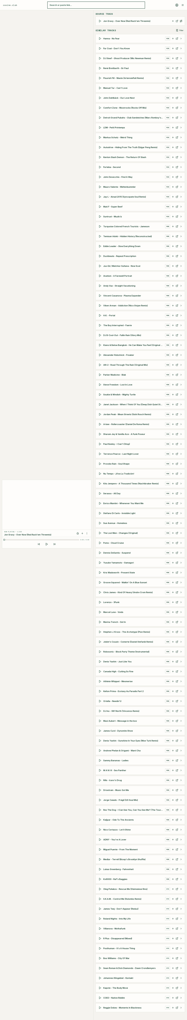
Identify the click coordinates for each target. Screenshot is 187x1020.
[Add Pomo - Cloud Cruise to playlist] (173, 543)
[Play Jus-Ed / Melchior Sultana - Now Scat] (100, 266)
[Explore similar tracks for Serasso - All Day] (181, 493)
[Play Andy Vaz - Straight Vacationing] (100, 286)
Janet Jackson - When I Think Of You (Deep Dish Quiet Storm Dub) (134, 404)
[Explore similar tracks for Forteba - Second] (181, 167)
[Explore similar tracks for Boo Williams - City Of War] (181, 958)
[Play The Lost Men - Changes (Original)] (100, 533)
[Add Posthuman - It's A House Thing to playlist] (173, 948)
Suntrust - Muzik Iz (112, 216)
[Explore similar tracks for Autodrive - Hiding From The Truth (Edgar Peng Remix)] (181, 147)
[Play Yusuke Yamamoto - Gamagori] (100, 563)
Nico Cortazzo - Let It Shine (117, 829)
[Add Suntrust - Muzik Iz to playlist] (173, 216)
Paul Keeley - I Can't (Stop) (116, 444)
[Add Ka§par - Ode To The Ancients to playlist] (173, 819)
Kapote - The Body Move (115, 988)
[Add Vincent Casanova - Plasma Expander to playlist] (173, 295)
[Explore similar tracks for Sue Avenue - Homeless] (181, 523)
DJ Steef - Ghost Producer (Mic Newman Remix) (127, 58)
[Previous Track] (39, 544)
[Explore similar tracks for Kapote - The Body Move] (181, 988)
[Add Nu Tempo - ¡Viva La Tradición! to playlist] (173, 473)
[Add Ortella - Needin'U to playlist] (173, 701)
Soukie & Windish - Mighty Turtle (119, 394)
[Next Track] (54, 544)
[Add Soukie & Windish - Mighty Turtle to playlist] (173, 394)
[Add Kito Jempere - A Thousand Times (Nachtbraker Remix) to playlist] (173, 483)
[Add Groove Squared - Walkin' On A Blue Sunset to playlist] (173, 582)
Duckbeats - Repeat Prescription (119, 256)
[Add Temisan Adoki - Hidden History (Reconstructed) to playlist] (173, 236)
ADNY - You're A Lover (114, 839)
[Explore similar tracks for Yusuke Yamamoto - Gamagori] (181, 562)
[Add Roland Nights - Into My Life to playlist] (173, 918)
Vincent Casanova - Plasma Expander (122, 295)
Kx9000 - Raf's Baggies (115, 879)
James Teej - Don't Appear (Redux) (121, 909)
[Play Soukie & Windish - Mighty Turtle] (100, 395)
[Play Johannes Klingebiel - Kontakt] (100, 978)
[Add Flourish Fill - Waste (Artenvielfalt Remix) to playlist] (173, 78)
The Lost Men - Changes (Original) (120, 533)
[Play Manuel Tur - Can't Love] (100, 88)
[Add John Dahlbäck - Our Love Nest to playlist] (173, 98)
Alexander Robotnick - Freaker (118, 355)
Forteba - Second (112, 167)
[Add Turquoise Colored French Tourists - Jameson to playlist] (173, 226)
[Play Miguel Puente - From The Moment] (100, 849)
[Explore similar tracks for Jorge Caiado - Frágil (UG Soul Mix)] (181, 800)
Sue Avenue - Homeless (115, 523)
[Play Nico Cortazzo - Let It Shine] (100, 830)
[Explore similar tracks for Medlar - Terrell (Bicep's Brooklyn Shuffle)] (181, 859)
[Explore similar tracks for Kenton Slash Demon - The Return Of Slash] (181, 157)
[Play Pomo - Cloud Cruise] (100, 543)
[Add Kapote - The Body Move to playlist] (173, 988)
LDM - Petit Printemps (114, 127)
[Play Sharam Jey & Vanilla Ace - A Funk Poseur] (100, 434)
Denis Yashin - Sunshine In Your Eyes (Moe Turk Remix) (130, 740)
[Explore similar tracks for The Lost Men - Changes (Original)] (181, 533)
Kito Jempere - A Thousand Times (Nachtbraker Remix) (131, 483)
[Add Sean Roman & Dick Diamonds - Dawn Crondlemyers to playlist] (173, 968)
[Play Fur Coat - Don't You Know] (100, 48)
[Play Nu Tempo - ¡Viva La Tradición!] (100, 474)
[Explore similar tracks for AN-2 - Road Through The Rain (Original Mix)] (181, 365)
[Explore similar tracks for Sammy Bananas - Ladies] (181, 760)
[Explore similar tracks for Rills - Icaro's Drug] (181, 780)
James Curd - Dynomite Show (118, 731)
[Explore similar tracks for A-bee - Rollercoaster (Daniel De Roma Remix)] (181, 424)
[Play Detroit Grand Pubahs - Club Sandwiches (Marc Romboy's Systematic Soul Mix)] (100, 118)
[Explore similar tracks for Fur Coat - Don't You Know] (181, 48)
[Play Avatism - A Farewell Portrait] (100, 276)
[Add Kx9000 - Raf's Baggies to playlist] (173, 879)
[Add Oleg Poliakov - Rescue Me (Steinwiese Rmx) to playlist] (173, 889)
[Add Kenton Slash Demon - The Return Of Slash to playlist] (173, 157)
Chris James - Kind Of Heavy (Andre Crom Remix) (128, 592)
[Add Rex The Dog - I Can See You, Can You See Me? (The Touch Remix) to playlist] (173, 810)
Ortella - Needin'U (112, 701)
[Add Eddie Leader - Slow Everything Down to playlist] (173, 246)
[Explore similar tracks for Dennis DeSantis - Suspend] (181, 552)
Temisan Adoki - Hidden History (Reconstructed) (127, 236)
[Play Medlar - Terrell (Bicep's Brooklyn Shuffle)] (100, 859)
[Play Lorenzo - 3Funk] (100, 602)
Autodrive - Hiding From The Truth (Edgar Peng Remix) (130, 147)
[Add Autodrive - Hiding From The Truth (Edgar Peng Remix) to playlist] (173, 147)
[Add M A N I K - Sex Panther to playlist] (173, 770)
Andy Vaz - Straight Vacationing (119, 286)
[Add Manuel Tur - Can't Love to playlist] (173, 88)
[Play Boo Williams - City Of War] (100, 958)
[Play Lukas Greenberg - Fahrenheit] (100, 869)
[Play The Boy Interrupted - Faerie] (100, 325)
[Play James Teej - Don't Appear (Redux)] (100, 909)
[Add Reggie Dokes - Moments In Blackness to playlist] (173, 1007)
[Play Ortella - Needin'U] (100, 701)
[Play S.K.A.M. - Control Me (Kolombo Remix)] (100, 899)
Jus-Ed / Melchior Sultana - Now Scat (121, 266)
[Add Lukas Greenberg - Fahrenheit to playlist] (173, 869)
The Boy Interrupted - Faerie (117, 325)
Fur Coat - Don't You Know (116, 48)
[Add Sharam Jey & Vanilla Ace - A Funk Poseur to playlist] (173, 434)
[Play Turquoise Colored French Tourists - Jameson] (100, 226)
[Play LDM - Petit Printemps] (100, 128)
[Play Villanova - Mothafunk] (100, 929)
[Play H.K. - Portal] (100, 315)
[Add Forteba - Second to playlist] (173, 167)
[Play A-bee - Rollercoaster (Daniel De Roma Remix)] (100, 424)
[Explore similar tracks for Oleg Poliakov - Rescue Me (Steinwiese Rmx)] (181, 889)
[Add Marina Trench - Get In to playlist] (173, 622)
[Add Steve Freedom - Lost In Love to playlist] (173, 384)
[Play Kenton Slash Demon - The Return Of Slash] (100, 157)
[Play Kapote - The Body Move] (100, 988)
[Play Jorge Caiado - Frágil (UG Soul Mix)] (100, 800)
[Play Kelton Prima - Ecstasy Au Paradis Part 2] (100, 691)
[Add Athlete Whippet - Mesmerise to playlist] (173, 681)
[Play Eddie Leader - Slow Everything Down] (100, 246)
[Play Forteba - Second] (100, 167)
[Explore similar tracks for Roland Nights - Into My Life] (181, 918)
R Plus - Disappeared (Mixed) (117, 938)
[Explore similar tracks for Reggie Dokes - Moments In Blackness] (181, 1007)
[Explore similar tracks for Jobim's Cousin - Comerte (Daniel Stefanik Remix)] (181, 641)
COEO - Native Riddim (114, 998)
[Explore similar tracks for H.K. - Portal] (181, 315)
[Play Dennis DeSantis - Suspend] (100, 553)
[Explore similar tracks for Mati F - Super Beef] (181, 206)
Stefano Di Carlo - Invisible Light (119, 513)
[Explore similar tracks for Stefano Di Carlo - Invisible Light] (181, 513)
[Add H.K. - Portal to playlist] (173, 315)
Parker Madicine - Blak (114, 375)
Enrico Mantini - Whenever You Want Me (123, 503)
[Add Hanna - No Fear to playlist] (173, 38)
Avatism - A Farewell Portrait (117, 276)
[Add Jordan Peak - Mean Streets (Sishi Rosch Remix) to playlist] (173, 414)
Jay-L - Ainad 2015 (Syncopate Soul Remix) (124, 197)
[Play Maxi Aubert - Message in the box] (100, 721)
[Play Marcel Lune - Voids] (100, 612)
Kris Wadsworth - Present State (119, 572)
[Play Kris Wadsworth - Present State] (100, 573)
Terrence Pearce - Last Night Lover (121, 454)
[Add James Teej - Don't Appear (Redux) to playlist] (173, 908)
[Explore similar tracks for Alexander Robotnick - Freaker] (181, 355)
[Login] (176, 5)
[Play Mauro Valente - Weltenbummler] (100, 187)
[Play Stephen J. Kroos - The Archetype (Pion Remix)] (100, 632)
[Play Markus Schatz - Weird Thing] (100, 137)
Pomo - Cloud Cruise (113, 543)
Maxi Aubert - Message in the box (120, 721)
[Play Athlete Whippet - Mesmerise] (100, 681)
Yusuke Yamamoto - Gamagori (118, 562)
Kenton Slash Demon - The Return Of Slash (124, 157)
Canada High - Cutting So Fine (118, 671)
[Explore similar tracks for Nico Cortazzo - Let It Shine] (181, 829)
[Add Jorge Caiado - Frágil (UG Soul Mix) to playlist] (173, 800)
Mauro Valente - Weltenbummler (119, 187)
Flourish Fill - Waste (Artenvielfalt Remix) (123, 78)
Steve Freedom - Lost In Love (117, 384)
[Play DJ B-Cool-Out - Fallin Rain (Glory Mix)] (100, 335)
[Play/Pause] (46, 544)
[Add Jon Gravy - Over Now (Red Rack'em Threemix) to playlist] (173, 21)
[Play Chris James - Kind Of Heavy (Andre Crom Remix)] (100, 592)
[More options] (87, 533)
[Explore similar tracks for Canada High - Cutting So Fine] (181, 671)
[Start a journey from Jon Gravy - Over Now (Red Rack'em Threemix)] (181, 21)
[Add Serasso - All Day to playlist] (173, 493)
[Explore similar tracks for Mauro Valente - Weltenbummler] (181, 187)
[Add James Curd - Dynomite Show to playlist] (173, 730)
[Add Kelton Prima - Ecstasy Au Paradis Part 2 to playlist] (173, 691)
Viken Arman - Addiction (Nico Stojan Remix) (125, 305)
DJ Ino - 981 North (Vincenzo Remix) (121, 711)
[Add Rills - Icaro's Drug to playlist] (173, 780)
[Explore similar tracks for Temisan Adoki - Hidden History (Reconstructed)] (181, 236)
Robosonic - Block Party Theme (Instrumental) (126, 651)
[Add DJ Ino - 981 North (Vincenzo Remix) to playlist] (173, 711)
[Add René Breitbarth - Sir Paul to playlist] (173, 68)
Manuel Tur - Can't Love (115, 88)
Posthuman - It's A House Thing (119, 948)
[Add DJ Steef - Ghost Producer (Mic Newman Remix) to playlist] (173, 58)
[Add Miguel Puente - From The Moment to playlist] (173, 849)
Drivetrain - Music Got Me (116, 790)
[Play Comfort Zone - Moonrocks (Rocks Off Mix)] (100, 108)
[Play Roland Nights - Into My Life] (100, 919)
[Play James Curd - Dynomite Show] (100, 731)
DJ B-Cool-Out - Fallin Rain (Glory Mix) (122, 335)
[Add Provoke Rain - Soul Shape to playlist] (173, 463)
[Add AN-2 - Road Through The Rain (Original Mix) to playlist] (173, 365)
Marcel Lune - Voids (113, 612)
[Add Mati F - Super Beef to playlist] (173, 206)
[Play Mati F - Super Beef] (100, 207)
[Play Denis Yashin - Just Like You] (100, 662)
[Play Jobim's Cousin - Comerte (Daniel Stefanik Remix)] (100, 642)
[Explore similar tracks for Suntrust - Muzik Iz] (181, 216)
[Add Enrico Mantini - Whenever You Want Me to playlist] (173, 503)
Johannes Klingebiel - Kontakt (118, 978)
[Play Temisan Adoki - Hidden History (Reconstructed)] (100, 236)
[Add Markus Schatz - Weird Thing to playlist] (173, 137)
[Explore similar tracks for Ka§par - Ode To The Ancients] (181, 819)
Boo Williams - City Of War (116, 958)
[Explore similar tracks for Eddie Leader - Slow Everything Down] (181, 246)
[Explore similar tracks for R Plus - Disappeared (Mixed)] (181, 938)
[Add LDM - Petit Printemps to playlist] (173, 127)
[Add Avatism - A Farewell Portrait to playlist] (173, 276)
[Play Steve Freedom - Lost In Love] (100, 385)
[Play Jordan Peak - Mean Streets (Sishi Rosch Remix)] (100, 414)
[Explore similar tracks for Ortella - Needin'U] (181, 701)
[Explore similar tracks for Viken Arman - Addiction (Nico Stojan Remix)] (181, 305)
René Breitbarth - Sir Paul (116, 68)
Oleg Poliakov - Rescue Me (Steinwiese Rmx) (125, 889)
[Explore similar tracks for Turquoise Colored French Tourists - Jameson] (181, 226)
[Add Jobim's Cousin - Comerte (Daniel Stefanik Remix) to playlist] (173, 641)
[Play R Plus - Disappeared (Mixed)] (100, 938)
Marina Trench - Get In (114, 622)
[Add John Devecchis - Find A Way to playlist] (173, 177)
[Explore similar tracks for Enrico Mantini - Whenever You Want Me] (181, 503)
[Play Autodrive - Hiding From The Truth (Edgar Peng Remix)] (100, 147)
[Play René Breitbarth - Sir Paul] (100, 68)
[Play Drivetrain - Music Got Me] (100, 790)
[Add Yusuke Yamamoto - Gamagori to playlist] (173, 562)
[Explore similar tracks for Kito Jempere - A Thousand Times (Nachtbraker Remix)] (181, 483)
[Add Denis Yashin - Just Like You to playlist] (173, 661)
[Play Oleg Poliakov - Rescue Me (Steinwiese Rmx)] (100, 889)
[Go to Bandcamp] (177, 206)
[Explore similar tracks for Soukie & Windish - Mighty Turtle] (181, 394)
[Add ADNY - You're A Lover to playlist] (173, 839)
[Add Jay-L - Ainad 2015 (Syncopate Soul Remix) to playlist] (173, 196)
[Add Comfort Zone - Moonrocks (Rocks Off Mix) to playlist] (173, 107)
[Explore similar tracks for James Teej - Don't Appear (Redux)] (181, 908)
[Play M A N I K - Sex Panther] (100, 770)
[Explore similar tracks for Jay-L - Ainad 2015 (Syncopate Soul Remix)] (181, 196)
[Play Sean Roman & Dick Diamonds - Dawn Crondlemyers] (100, 968)
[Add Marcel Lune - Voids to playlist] (173, 612)
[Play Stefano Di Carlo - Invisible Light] (100, 513)
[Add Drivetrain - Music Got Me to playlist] (173, 790)
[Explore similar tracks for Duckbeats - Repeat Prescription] (181, 256)
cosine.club (10, 5)
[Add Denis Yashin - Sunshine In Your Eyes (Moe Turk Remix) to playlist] (173, 740)
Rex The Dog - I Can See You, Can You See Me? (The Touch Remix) (134, 810)
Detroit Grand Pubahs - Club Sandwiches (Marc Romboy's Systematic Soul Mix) (134, 117)
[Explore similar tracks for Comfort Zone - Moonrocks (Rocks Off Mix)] (181, 107)
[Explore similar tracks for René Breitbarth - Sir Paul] (181, 68)
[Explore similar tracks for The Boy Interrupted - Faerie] (181, 325)
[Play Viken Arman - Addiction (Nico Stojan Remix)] (100, 306)
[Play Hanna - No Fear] (100, 39)
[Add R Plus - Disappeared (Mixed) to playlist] (173, 938)
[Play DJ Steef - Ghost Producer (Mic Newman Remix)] (100, 58)
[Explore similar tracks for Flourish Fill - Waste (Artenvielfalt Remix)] (181, 78)
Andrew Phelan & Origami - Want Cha (122, 750)
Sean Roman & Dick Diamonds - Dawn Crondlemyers (129, 968)
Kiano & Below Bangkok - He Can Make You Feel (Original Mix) (134, 345)
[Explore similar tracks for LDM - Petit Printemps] (181, 127)
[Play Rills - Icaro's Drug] (100, 780)
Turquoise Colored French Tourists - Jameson (126, 226)
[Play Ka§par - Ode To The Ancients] (100, 820)
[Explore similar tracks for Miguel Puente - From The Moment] (181, 849)
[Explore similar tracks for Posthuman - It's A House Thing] (181, 948)
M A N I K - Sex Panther (114, 770)
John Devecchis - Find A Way (117, 177)
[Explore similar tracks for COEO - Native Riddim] (181, 998)
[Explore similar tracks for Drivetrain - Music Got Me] (181, 790)
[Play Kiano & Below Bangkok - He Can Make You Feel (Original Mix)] (100, 345)
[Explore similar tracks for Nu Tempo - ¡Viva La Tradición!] (181, 473)
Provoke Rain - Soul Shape (116, 464)
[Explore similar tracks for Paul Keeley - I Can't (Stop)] (181, 444)
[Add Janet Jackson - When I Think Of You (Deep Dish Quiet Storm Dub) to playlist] (173, 404)
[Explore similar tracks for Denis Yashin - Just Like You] (181, 661)
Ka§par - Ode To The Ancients (118, 820)
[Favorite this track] (77, 533)
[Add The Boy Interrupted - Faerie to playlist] (173, 325)
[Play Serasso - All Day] (100, 493)
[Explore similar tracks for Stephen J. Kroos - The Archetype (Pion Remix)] (181, 632)
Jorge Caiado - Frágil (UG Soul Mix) (120, 800)
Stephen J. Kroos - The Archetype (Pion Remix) (126, 632)
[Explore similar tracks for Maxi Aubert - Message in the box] (181, 721)
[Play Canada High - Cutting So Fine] (100, 671)
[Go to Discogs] (177, 21)
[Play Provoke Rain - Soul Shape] (100, 464)
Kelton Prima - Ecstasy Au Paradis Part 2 (123, 691)
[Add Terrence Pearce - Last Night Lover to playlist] (173, 454)
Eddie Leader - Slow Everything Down (121, 246)
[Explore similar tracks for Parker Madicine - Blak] (181, 374)
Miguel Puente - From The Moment (120, 849)
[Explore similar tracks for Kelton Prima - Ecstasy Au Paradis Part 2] (181, 691)
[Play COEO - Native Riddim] (100, 998)
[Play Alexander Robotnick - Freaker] (100, 355)
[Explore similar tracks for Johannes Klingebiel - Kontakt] (181, 978)
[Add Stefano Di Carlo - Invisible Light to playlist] (173, 513)
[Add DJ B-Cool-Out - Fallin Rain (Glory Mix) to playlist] (173, 335)
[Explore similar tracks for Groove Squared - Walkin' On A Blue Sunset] (181, 582)
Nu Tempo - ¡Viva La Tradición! (118, 473)
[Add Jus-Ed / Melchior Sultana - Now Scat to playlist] (173, 266)
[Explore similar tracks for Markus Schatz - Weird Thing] (181, 137)
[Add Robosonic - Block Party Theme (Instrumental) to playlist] (173, 651)
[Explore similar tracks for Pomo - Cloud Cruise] (181, 543)
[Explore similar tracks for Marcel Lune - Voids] (181, 612)
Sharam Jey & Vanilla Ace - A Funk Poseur (124, 434)
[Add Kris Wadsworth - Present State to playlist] (173, 572)
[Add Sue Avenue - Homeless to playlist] (173, 523)
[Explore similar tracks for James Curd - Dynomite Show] (181, 730)
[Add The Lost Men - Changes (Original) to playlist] (173, 533)
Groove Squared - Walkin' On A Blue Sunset (125, 582)
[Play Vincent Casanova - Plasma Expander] (100, 296)
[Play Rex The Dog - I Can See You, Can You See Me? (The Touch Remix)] (100, 810)
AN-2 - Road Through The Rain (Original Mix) (125, 365)
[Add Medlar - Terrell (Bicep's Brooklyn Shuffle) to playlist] (173, 859)
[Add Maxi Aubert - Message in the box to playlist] (173, 721)
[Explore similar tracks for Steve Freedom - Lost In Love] (181, 384)
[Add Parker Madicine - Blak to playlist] (173, 374)
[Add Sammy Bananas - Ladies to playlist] (173, 760)
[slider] (41, 539)
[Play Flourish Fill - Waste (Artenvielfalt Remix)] (100, 78)
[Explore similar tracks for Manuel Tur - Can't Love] (181, 88)
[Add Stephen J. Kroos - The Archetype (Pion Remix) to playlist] (173, 632)
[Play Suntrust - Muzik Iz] (100, 217)
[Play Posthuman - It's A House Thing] (100, 948)
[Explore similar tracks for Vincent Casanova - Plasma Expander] (181, 295)
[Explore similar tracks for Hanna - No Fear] (181, 38)
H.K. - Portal (109, 315)
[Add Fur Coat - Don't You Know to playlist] (173, 48)
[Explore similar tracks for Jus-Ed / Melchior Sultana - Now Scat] (181, 266)
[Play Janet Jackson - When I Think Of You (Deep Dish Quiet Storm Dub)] (100, 404)
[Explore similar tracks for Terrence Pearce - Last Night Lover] (181, 454)
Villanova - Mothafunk (114, 928)
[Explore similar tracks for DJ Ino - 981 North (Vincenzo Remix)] (181, 711)
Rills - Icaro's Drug (112, 780)
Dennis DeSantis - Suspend (117, 553)
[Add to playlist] (82, 533)
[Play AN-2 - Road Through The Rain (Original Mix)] (100, 365)
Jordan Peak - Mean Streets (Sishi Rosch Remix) (127, 414)
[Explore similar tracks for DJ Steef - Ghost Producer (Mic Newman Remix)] (181, 58)
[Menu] (182, 5)
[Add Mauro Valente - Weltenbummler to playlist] (173, 187)
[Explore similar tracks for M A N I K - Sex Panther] (181, 770)
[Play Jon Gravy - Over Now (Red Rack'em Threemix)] (100, 21)
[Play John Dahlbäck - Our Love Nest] (100, 98)
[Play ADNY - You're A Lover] (100, 840)
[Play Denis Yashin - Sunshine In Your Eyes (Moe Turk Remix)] (100, 741)
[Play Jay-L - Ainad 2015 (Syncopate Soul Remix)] (100, 197)
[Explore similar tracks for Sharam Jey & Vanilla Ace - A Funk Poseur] (181, 434)
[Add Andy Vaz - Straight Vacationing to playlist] (173, 285)
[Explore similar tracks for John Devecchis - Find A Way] (181, 177)
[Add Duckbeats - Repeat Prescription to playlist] (173, 256)
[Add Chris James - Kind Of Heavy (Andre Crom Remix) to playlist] (173, 592)
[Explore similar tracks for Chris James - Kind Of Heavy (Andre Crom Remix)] (181, 592)
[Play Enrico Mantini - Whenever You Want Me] (100, 503)
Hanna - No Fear (111, 38)
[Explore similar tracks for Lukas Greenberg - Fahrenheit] (181, 869)
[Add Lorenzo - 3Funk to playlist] (173, 602)
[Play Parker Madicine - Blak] (100, 375)
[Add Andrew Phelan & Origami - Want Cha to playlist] (173, 750)
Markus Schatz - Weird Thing (117, 137)
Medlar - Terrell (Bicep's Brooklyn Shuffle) (124, 859)
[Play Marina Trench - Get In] (100, 622)
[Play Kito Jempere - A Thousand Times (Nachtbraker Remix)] (100, 484)
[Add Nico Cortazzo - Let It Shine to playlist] (173, 829)
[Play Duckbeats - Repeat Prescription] (100, 256)
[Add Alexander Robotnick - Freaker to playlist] (173, 355)
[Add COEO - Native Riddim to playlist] (173, 998)
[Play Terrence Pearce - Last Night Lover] (100, 454)
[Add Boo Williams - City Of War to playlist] (173, 958)
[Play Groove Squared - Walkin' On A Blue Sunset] (100, 582)
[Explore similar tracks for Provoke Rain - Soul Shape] (181, 463)
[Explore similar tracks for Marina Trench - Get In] (181, 622)
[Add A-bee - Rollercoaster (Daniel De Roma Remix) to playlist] (173, 424)
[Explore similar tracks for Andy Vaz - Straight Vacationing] (181, 285)
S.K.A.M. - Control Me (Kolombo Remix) (122, 899)
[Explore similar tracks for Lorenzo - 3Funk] (181, 602)
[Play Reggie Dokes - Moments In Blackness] (100, 1008)
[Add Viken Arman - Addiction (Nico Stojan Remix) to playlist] (173, 305)
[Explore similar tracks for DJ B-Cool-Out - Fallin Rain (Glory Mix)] (181, 335)
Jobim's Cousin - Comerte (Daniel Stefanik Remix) (128, 642)
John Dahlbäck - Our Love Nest (119, 98)
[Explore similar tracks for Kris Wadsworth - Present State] (181, 572)
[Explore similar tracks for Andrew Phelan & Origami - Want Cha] (181, 750)
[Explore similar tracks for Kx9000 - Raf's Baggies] (181, 879)
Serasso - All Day (111, 493)
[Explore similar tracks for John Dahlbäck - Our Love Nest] (181, 98)
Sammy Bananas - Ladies (115, 760)
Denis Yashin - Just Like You (117, 661)
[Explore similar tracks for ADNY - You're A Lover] (181, 839)
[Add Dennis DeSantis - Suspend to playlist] (173, 552)
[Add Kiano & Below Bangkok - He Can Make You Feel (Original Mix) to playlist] (173, 345)
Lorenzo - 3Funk (111, 602)
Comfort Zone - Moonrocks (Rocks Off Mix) (125, 108)
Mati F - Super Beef (113, 206)
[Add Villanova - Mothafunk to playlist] (173, 928)
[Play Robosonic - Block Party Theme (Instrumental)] (100, 652)
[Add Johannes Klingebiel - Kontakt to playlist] (173, 978)
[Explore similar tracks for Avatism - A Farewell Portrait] (181, 276)
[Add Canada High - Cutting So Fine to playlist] (173, 671)
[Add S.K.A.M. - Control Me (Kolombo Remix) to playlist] (173, 899)
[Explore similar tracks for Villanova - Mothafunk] (181, 928)
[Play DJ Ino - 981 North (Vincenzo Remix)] (100, 711)
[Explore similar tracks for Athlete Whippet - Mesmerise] (181, 681)
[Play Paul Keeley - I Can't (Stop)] (100, 444)
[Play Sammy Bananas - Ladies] (100, 760)
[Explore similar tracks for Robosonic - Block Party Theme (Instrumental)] (181, 651)
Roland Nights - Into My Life (117, 918)
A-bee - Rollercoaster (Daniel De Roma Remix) (126, 424)
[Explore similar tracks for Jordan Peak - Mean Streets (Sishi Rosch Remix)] (181, 414)
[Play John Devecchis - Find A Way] (100, 177)
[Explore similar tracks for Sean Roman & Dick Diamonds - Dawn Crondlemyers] (181, 968)
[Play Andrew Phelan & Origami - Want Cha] (100, 751)
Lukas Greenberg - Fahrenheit (118, 869)
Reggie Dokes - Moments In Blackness (122, 1007)
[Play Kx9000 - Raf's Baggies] (100, 879)
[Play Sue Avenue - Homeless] (100, 523)
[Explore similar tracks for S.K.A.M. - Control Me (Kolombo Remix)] (181, 899)
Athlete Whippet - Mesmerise (118, 681)
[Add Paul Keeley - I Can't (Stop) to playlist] (173, 444)
